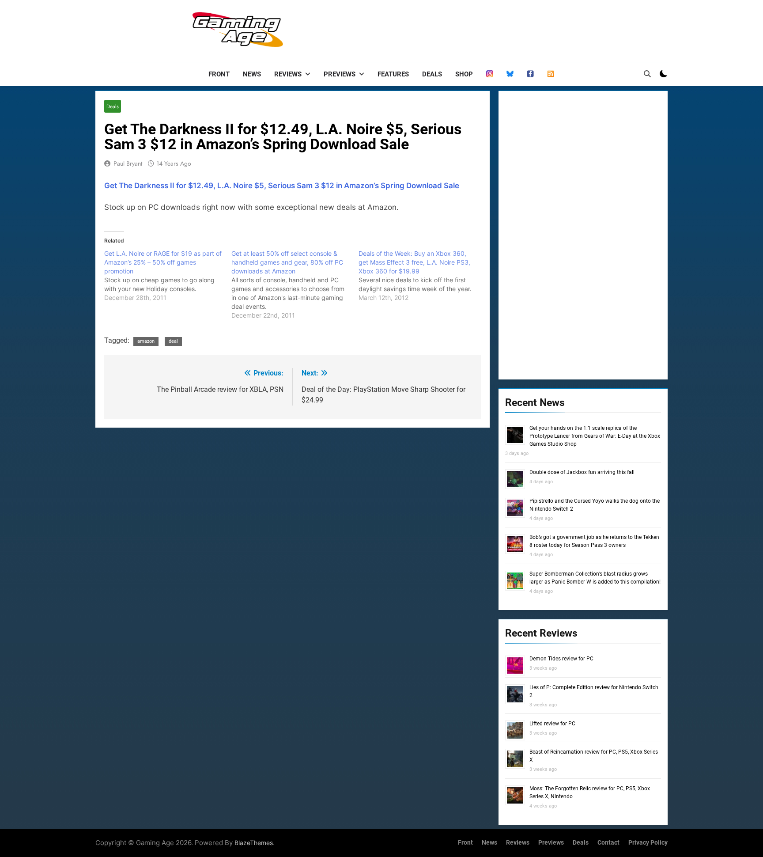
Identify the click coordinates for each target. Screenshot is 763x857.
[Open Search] (647, 73)
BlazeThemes (253, 842)
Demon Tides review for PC (561, 659)
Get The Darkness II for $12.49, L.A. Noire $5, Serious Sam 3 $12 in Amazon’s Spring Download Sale (281, 185)
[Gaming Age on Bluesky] (510, 74)
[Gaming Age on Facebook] (530, 74)
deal (173, 341)
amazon (146, 341)
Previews (339, 74)
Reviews (288, 74)
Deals (432, 74)
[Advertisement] (507, 29)
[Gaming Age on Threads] (490, 74)
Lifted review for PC (552, 723)
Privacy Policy (648, 842)
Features (393, 74)
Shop (464, 74)
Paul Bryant (127, 163)
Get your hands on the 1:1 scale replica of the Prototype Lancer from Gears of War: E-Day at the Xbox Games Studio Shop (594, 436)
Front (219, 74)
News (252, 74)
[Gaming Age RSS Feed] (550, 74)
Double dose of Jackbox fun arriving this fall (582, 472)
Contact (608, 842)
